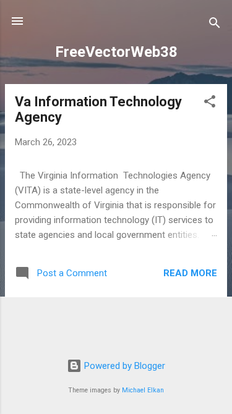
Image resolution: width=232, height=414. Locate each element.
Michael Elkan (143, 390)
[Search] (214, 25)
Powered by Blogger (123, 365)
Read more (190, 273)
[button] (209, 103)
